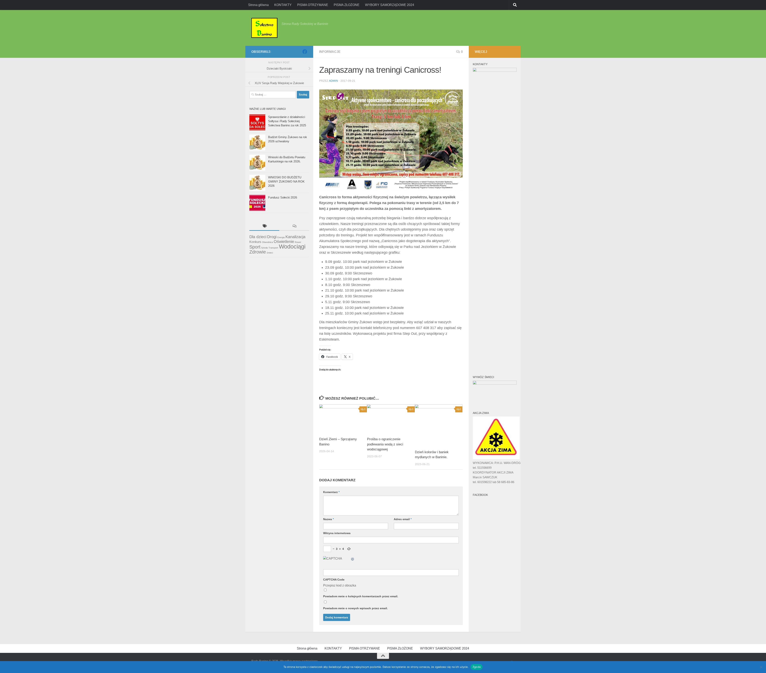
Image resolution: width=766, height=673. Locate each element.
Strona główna (258, 5)
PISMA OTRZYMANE (312, 5)
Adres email (403, 519)
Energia (281, 237)
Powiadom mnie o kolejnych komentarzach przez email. (360, 596)
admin (333, 80)
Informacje (330, 51)
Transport (273, 248)
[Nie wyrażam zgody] (761, 667)
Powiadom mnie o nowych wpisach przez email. (355, 608)
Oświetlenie (284, 241)
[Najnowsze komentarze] (294, 226)
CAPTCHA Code (334, 579)
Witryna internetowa (336, 533)
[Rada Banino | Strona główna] (264, 28)
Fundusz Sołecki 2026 (282, 197)
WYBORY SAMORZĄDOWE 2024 (389, 5)
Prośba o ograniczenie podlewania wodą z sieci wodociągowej (385, 444)
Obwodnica (267, 242)
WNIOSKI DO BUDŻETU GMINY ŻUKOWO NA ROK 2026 (286, 181)
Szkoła (264, 248)
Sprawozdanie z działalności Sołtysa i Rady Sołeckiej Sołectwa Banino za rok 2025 (287, 121)
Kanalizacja (295, 237)
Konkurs (255, 242)
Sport (254, 247)
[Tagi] (264, 226)
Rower (298, 242)
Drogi (271, 237)
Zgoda (477, 666)
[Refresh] (352, 558)
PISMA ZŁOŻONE (346, 5)
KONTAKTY (283, 5)
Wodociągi (292, 246)
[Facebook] (304, 51)
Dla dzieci (257, 237)
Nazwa (328, 519)
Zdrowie (257, 251)
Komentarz (331, 492)
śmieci (270, 253)
